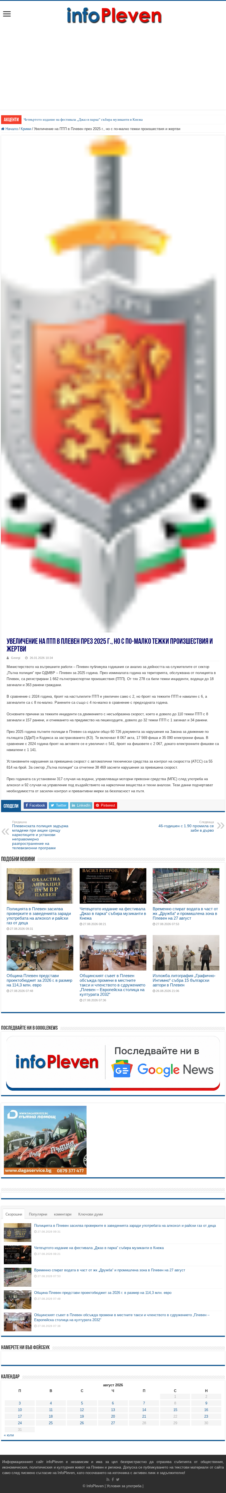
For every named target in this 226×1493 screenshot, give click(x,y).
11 (51, 1410)
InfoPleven (95, 1486)
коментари (62, 1214)
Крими (26, 129)
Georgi (15, 657)
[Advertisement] (113, 71)
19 (82, 1416)
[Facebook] (112, 1479)
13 (113, 1410)
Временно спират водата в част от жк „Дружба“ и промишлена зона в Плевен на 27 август (185, 913)
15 (175, 1410)
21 (144, 1416)
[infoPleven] (113, 14)
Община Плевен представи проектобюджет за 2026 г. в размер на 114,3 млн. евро (39, 980)
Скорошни (14, 1214)
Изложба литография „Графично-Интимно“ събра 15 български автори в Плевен (184, 980)
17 (20, 1416)
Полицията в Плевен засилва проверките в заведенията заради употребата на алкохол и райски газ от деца (39, 915)
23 (206, 1416)
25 (51, 1423)
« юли (9, 1435)
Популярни (38, 1214)
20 (113, 1416)
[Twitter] (117, 1479)
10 (20, 1410)
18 (51, 1416)
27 (113, 1423)
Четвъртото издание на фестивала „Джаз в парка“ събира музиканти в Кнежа (83, 119)
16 (206, 1410)
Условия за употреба (124, 1486)
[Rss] (108, 1479)
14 (144, 1410)
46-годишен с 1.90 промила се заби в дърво (186, 826)
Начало (11, 129)
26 (82, 1423)
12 (82, 1410)
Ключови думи (90, 1214)
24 (20, 1423)
